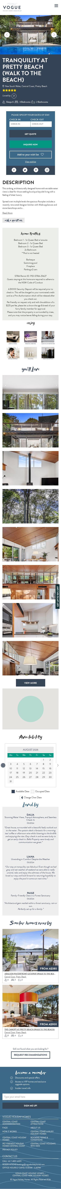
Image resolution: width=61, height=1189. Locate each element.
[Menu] (56, 5)
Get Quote (30, 134)
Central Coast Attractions (38, 1123)
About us (35, 1128)
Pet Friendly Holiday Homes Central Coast (13, 1145)
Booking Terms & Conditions (39, 1139)
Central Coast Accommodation (11, 1123)
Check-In (14, 119)
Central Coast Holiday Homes (14, 1139)
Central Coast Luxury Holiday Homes (42, 1133)
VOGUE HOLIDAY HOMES (16, 1117)
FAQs (4, 1128)
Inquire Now (30, 144)
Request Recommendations (30, 1055)
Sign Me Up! (30, 1105)
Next (54, 35)
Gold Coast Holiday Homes (29, 1173)
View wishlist (30, 161)
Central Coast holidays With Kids (43, 1145)
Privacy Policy (10, 1150)
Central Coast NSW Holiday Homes (30, 1176)
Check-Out (37, 119)
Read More (7, 213)
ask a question (13, 220)
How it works (9, 1132)
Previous (7, 35)
